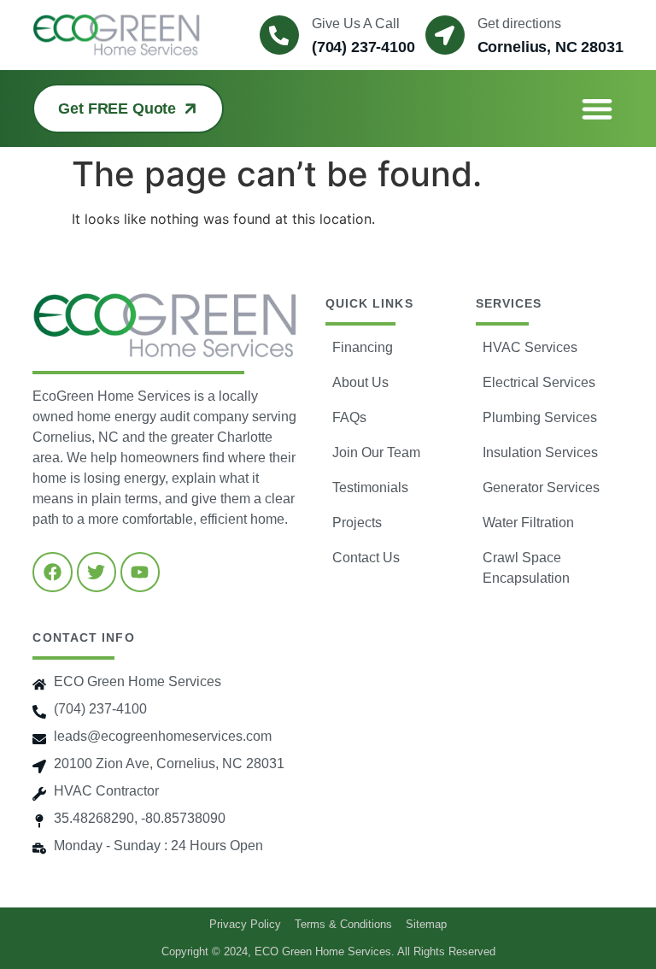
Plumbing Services (540, 417)
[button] (596, 109)
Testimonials (370, 487)
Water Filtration (528, 522)
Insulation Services (540, 452)
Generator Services (541, 487)
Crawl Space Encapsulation (526, 567)
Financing (362, 347)
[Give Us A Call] (279, 35)
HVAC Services (530, 347)
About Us (360, 382)
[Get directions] (445, 35)
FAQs (349, 417)
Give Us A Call (356, 23)
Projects (357, 522)
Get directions (519, 23)
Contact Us (366, 557)
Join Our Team (376, 452)
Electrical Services (539, 382)
